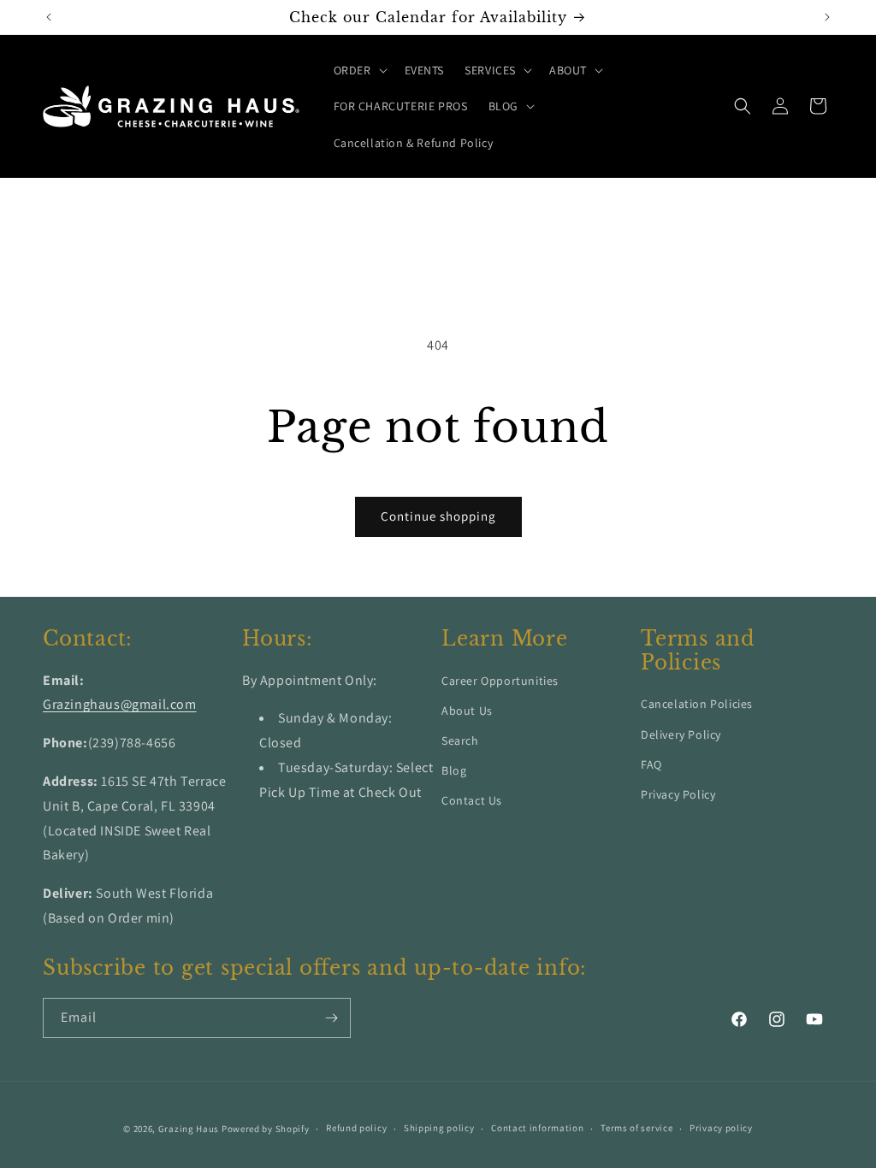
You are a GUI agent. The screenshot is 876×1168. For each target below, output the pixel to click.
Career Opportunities (500, 680)
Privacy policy (721, 1128)
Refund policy (356, 1128)
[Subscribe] (331, 1018)
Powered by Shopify (266, 1129)
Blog (453, 770)
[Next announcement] (827, 17)
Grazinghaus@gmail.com (120, 704)
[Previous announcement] (49, 17)
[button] (358, 70)
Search (460, 740)
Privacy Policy (678, 794)
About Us (467, 710)
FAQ (651, 764)
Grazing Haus (188, 1129)
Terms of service (636, 1128)
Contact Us (471, 800)
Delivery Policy (681, 734)
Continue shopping (438, 516)
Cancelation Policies (697, 703)
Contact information (537, 1128)
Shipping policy (439, 1128)
